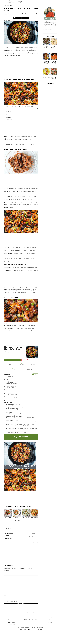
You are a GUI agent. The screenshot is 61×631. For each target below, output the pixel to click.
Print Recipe (25, 17)
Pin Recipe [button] (30, 359)
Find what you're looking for (47, 29)
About (33, 1)
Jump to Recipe (18, 17)
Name (5, 590)
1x (33, 374)
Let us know (20, 437)
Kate (5, 351)
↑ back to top (31, 611)
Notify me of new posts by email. (10, 601)
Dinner (11, 5)
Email (5, 595)
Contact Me (39, 1)
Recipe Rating (6, 570)
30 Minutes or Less (20, 2)
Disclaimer (11, 621)
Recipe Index (27, 1)
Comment (6, 574)
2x (35, 374)
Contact (49, 619)
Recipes (8, 5)
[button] (4, 353)
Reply (35, 541)
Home (5, 5)
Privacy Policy (11, 619)
